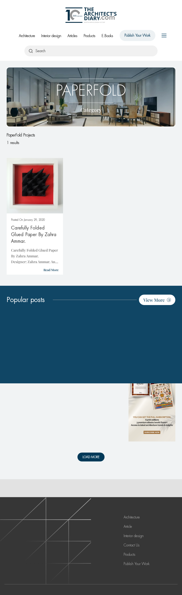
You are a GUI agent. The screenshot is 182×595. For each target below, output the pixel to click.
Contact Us (132, 545)
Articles (72, 35)
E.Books (107, 35)
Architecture (27, 35)
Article (128, 526)
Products (89, 35)
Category (91, 109)
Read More (51, 270)
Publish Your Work (137, 35)
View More (154, 300)
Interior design (51, 35)
